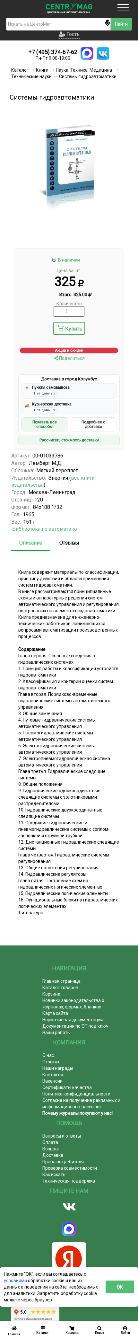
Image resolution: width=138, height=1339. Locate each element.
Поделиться (71, 358)
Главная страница (61, 981)
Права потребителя (63, 1161)
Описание (30, 543)
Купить (73, 329)
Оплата (50, 1142)
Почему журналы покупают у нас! (77, 1113)
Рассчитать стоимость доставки (69, 440)
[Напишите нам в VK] (103, 53)
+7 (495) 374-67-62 (53, 52)
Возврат (51, 1148)
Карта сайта (55, 1013)
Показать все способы (44, 424)
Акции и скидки (69, 350)
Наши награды (57, 1068)
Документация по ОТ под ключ (75, 1026)
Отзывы (69, 543)
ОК (120, 1287)
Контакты (52, 1074)
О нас (48, 1055)
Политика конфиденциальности (76, 1093)
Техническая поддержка (68, 1181)
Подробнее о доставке (93, 424)
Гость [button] (72, 34)
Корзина (51, 994)
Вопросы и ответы (61, 1136)
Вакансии (52, 1081)
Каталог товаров (60, 987)
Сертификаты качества (67, 1087)
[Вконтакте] (69, 1207)
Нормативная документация (72, 1019)
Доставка (52, 1155)
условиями (16, 1280)
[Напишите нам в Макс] (87, 53)
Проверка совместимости (69, 1168)
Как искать (53, 1174)
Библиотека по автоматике (44, 529)
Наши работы (56, 1032)
